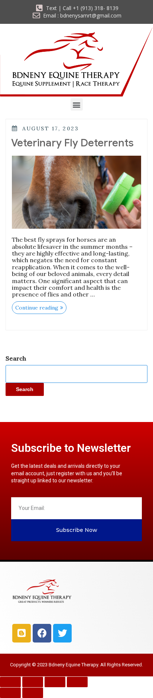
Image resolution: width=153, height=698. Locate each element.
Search (16, 358)
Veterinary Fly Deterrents (72, 142)
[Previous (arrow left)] (10, 693)
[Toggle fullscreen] (32, 682)
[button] (77, 104)
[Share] (55, 682)
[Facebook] (42, 633)
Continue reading (40, 306)
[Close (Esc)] (77, 682)
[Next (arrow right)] (32, 693)
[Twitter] (62, 633)
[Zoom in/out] (10, 682)
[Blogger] (21, 633)
